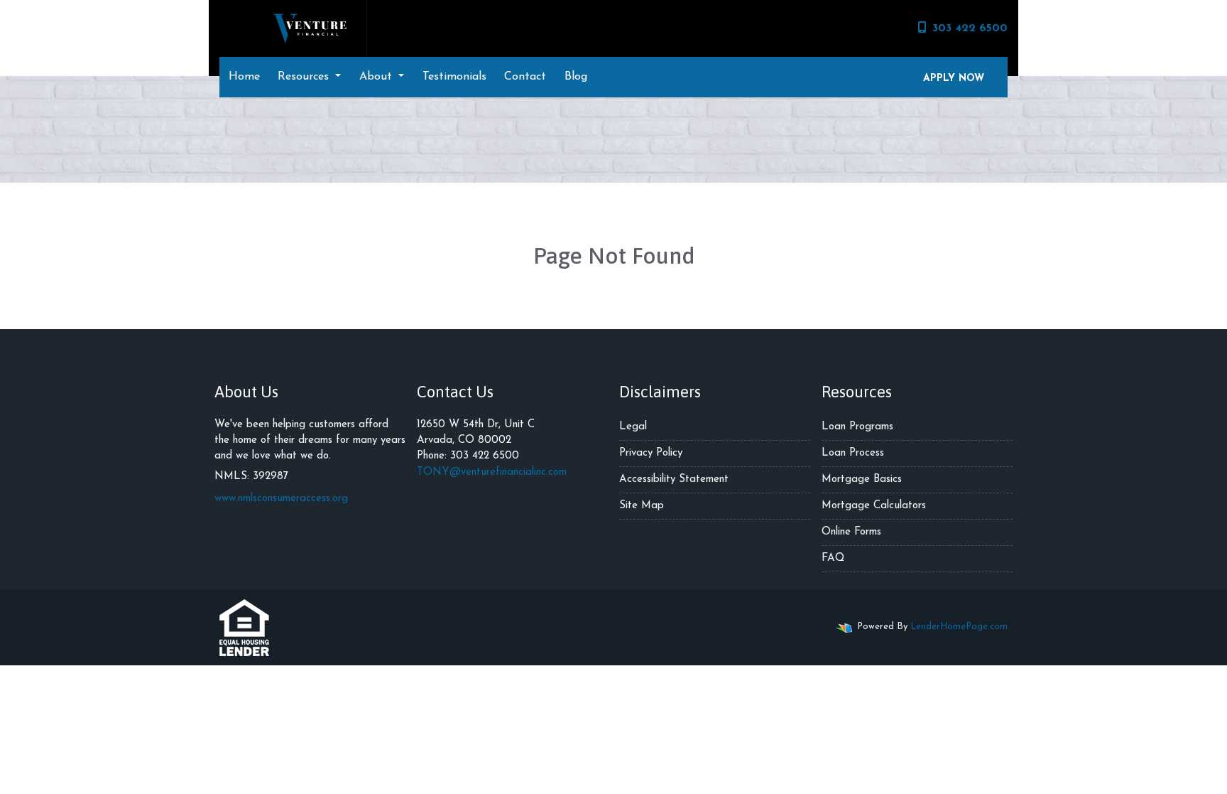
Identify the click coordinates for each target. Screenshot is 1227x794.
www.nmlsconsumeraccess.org (281, 498)
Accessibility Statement (674, 479)
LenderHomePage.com (959, 626)
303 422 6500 (970, 28)
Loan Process (853, 453)
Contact (525, 76)
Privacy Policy (650, 453)
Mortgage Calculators (874, 505)
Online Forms (851, 532)
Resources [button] (305, 76)
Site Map (641, 505)
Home (244, 76)
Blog (576, 76)
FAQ (833, 558)
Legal (633, 427)
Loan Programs (857, 427)
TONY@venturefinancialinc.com (492, 472)
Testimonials (454, 76)
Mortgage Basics (862, 479)
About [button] (377, 76)
